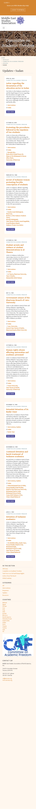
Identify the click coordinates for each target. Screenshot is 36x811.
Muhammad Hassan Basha (13, 493)
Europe (5, 606)
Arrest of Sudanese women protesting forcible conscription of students (18, 182)
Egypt (4, 604)
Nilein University (22, 330)
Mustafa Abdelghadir (12, 219)
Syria (4, 624)
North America (7, 617)
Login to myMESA (18, 10)
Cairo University (12, 326)
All (3, 585)
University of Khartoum (13, 160)
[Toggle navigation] (3, 28)
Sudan (5, 65)
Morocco (5, 615)
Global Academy (7, 578)
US (3, 631)
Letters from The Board (9, 576)
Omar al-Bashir (10, 276)
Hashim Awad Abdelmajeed (15, 212)
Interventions (6, 588)
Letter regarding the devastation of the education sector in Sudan (17, 85)
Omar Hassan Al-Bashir (12, 387)
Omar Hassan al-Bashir (12, 221)
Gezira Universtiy (13, 386)
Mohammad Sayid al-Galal (13, 491)
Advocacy (6, 59)
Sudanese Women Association (14, 225)
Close (6, 3)
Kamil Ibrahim (19, 487)
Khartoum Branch (11, 330)
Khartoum (9, 214)
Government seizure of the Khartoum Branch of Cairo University (18, 300)
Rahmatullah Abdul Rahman (14, 278)
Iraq (4, 610)
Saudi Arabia (6, 621)
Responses (6, 590)
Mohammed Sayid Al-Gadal (13, 548)
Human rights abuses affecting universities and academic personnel (17, 352)
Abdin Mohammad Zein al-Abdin (17, 485)
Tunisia (5, 626)
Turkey (5, 628)
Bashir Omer (11, 432)
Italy (4, 611)
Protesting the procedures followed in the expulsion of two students (17, 129)
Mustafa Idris (11, 152)
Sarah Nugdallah (24, 221)
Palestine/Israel (7, 619)
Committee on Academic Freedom (13, 61)
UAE (4, 630)
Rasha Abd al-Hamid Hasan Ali (14, 154)
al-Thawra (10, 274)
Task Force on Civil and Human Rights (13, 573)
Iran (4, 608)
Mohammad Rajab (11, 547)
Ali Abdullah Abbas (13, 543)
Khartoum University (20, 274)
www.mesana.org (7, 680)
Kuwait (4, 613)
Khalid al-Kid (9, 489)
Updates (5, 63)
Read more (10, 112)
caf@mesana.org (7, 678)
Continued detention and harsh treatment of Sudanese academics (17, 454)
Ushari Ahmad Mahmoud (13, 497)
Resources (6, 595)
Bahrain (5, 602)
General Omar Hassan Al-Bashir (15, 328)
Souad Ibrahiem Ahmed (12, 223)
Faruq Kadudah (10, 487)
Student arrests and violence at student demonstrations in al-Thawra (15, 248)
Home (3, 58)
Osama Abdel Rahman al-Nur (14, 495)
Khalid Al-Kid (19, 545)
